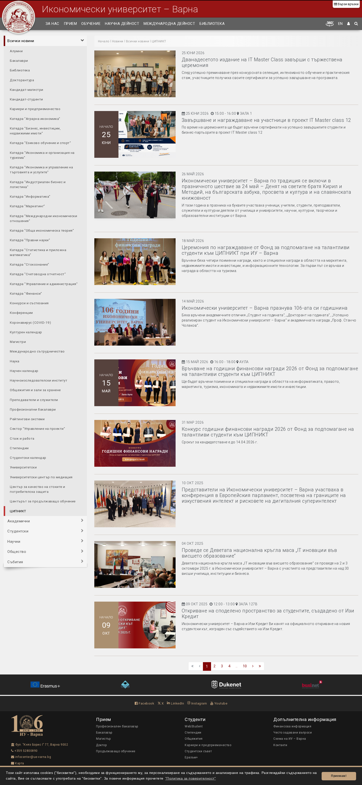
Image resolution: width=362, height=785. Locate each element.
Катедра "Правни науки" (30, 240)
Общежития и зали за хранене (35, 390)
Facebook (146, 703)
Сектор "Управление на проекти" (37, 429)
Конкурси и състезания (29, 303)
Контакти (280, 745)
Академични (18, 521)
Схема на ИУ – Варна (289, 738)
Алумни (16, 51)
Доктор (101, 745)
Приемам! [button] (338, 776)
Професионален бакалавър (117, 726)
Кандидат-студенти (26, 99)
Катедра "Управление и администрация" (44, 284)
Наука (14, 361)
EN (340, 23)
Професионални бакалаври (33, 409)
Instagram (198, 703)
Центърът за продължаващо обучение (43, 501)
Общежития (194, 738)
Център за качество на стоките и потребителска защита (37, 488)
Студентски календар (28, 457)
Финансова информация (292, 726)
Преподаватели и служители (34, 399)
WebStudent (194, 726)
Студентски (17, 531)
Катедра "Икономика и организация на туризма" (42, 154)
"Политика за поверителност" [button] (190, 778)
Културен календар (26, 332)
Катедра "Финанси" (26, 293)
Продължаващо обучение (115, 751)
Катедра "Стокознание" (29, 264)
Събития (15, 562)
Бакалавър (104, 732)
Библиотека (212, 23)
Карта (19, 763)
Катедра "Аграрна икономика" (35, 118)
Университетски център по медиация (41, 477)
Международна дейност (169, 23)
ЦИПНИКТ (18, 511)
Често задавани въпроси (292, 732)
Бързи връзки (348, 4)
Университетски (23, 467)
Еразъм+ (191, 757)
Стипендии (19, 448)
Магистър (103, 738)
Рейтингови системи (27, 419)
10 (245, 666)
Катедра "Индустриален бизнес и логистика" (38, 184)
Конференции (21, 313)
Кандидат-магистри (26, 89)
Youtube (220, 703)
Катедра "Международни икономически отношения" (43, 218)
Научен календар (24, 370)
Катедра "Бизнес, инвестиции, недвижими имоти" (35, 130)
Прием (70, 23)
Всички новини (20, 41)
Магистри (18, 341)
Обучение (90, 23)
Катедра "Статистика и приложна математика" (38, 252)
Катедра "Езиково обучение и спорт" (40, 143)
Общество (16, 551)
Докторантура (22, 80)
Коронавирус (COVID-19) (30, 322)
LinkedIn (177, 703)
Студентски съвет (198, 751)
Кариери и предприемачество (35, 109)
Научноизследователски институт (38, 380)
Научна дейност (122, 23)
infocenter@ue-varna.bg (32, 757)
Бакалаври (19, 60)
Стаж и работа (22, 438)
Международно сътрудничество (37, 351)
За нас (52, 23)
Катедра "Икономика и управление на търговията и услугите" (41, 169)
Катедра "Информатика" (30, 196)
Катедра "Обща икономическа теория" (42, 230)
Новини (117, 41)
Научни (13, 541)
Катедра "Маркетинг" (27, 206)
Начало (103, 41)
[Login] (348, 24)
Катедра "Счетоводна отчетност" (38, 274)
